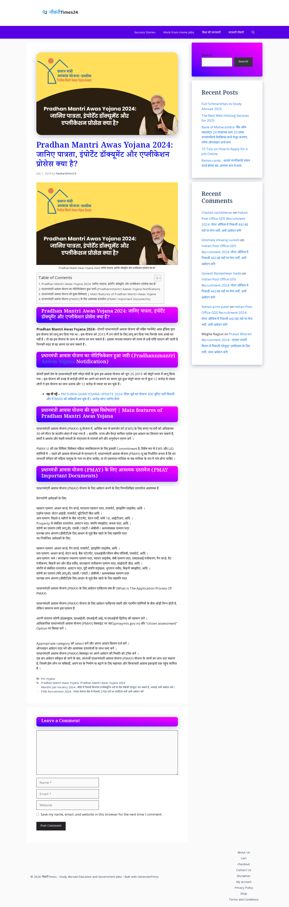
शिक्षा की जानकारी (211, 32)
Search (207, 55)
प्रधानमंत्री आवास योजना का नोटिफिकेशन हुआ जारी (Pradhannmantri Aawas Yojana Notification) (100, 289)
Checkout (243, 864)
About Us (243, 852)
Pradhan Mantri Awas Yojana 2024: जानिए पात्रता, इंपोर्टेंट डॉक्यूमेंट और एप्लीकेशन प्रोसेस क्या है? (98, 284)
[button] (253, 32)
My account (243, 882)
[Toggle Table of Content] (155, 278)
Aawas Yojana (58, 362)
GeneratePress (148, 877)
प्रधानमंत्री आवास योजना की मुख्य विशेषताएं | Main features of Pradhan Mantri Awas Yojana (98, 294)
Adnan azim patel (215, 306)
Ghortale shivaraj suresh (220, 239)
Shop (243, 893)
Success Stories (145, 32)
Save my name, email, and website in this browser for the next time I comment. (101, 814)
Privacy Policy (244, 888)
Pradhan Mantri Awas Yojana (60, 683)
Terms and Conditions (244, 899)
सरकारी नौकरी (236, 32)
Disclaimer (244, 876)
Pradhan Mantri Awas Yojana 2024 (102, 683)
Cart (244, 858)
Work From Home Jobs (178, 32)
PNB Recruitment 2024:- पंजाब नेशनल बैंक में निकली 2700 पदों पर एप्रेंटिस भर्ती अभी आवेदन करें (92, 691)
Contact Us (243, 870)
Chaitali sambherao (217, 212)
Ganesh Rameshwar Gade (221, 273)
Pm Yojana (48, 679)
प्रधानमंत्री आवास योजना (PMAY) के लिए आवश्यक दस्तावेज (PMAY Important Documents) (95, 299)
